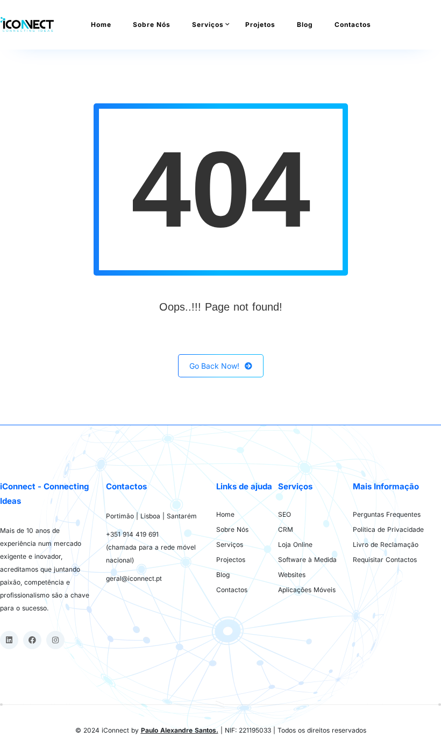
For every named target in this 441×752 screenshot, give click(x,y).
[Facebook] (32, 640)
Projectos (230, 560)
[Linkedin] (9, 640)
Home (101, 24)
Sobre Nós (151, 24)
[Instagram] (55, 640)
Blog (305, 24)
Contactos (353, 24)
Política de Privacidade (388, 529)
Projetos (260, 24)
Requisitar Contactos (385, 560)
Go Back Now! (214, 365)
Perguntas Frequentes (387, 514)
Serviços (208, 24)
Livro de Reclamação (385, 544)
